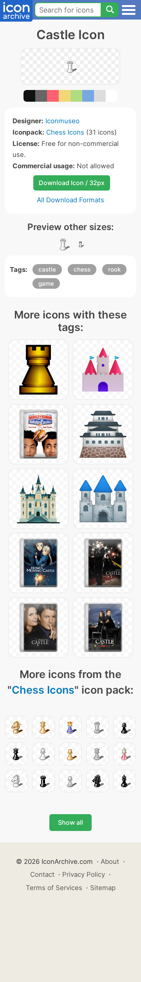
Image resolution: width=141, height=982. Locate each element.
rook (114, 269)
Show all (70, 822)
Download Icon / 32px (72, 183)
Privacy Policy (83, 874)
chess (82, 269)
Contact (42, 874)
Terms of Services (54, 888)
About (110, 861)
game (46, 283)
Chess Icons (65, 132)
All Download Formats (70, 200)
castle (47, 269)
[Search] (110, 9)
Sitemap (103, 888)
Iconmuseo (62, 121)
